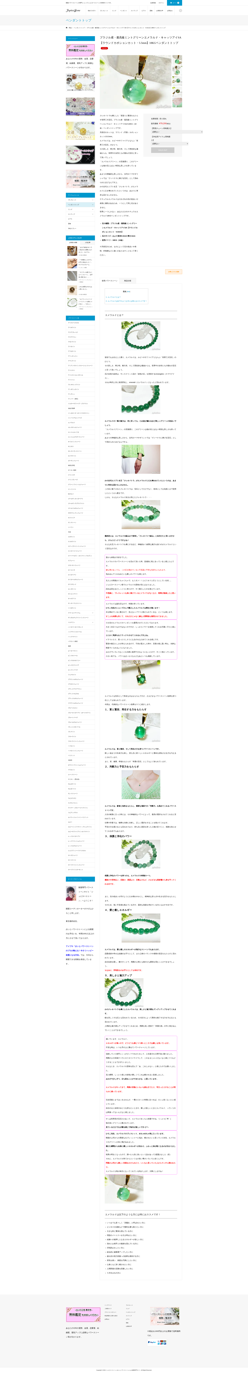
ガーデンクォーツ (73, 460)
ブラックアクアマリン (75, 689)
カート (176, 3)
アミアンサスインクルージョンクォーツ (80, 365)
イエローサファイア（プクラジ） (78, 403)
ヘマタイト (71, 746)
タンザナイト (72, 589)
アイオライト (72, 327)
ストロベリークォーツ (75, 551)
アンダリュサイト (73, 389)
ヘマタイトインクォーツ (75, 750)
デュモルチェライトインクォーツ (78, 617)
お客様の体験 (73, 242)
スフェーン (71, 560)
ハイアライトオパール (75, 632)
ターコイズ (71, 570)
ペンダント (123, 10)
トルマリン (71, 622)
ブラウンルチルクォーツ (75, 679)
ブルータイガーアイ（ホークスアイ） (79, 712)
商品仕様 (127, 281)
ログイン (161, 3)
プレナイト (71, 731)
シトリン (71, 527)
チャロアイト (72, 598)
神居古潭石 (71, 465)
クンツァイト (72, 489)
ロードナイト (72, 860)
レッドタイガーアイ (74, 836)
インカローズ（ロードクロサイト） (79, 413)
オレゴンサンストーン (75, 451)
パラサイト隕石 (73, 641)
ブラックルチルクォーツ (75, 698)
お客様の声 (159, 10)
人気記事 (87, 242)
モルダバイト (72, 789)
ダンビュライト (73, 594)
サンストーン (72, 522)
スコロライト (72, 541)
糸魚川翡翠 (71, 408)
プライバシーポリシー (110, 1312)
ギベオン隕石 (72, 470)
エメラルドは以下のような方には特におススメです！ (126, 301)
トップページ (108, 1305)
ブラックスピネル (73, 693)
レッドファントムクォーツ (76, 841)
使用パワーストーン (110, 281)
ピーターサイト (73, 651)
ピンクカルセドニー (74, 660)
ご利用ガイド (108, 1308)
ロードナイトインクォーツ (76, 865)
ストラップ (134, 10)
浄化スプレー (72, 228)
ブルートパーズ (73, 717)
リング (114, 10)
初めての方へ (92, 10)
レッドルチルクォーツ (75, 846)
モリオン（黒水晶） (74, 779)
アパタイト (71, 346)
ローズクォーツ (73, 855)
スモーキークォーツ (74, 565)
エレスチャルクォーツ (75, 427)
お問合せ (170, 10)
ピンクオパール (73, 655)
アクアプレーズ (73, 332)
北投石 (70, 760)
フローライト (72, 736)
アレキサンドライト (74, 384)
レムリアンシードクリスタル (77, 850)
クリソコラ (71, 475)
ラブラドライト (73, 803)
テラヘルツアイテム (74, 613)
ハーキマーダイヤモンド (75, 627)
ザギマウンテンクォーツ (75, 513)
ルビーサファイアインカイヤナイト (79, 831)
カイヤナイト (72, 456)
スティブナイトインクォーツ (77, 546)
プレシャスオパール (74, 727)
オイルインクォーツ (74, 441)
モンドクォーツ (73, 793)
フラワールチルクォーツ (75, 703)
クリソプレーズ (73, 479)
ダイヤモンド (72, 584)
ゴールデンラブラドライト (76, 503)
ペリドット (71, 755)
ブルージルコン (73, 708)
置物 (151, 10)
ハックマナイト (73, 636)
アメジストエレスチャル (75, 375)
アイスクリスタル (73, 322)
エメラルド (71, 422)
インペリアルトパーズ (75, 418)
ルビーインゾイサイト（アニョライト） (80, 827)
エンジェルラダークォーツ (76, 437)
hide (128, 291)
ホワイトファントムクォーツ (77, 765)
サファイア (71, 517)
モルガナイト (72, 784)
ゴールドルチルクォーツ (75, 508)
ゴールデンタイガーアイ (75, 498)
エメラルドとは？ (113, 297)
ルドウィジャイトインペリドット (78, 817)
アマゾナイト (72, 361)
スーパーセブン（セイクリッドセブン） (80, 555)
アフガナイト (72, 351)
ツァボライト (72, 608)
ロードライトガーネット (75, 869)
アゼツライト (72, 342)
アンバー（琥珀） (73, 399)
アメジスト (71, 370)
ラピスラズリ (72, 798)
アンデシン (71, 394)
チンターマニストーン (75, 603)
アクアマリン (72, 337)
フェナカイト (72, 674)
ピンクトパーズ (73, 670)
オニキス (71, 446)
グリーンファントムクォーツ (77, 484)
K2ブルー (71, 494)
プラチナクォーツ (73, 684)
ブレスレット (104, 10)
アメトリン (71, 380)
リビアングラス (73, 812)
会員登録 (153, 3)
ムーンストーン (73, 774)
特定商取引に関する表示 (111, 1315)
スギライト (71, 537)
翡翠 (69, 646)
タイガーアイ (72, 575)
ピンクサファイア (73, 665)
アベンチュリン (73, 356)
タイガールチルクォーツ (75, 579)
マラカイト (71, 770)
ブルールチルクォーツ (75, 722)
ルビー (70, 822)
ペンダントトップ (73, 204)
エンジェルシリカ (73, 432)
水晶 (69, 532)
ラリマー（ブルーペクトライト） (78, 808)
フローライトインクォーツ (76, 741)
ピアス (144, 10)
